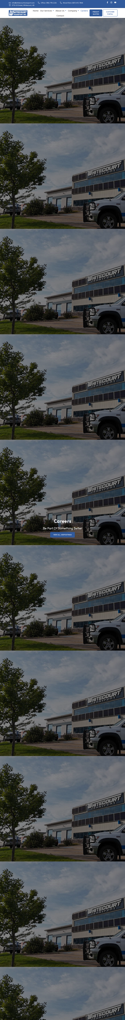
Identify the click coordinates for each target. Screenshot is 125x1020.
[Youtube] (115, 2)
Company (72, 10)
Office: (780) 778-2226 (49, 3)
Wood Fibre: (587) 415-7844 (73, 3)
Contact (60, 15)
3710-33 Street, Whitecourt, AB (23, 5)
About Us (60, 10)
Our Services (46, 10)
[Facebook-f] (107, 2)
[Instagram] (111, 2)
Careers (84, 10)
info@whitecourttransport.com (23, 3)
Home (35, 10)
